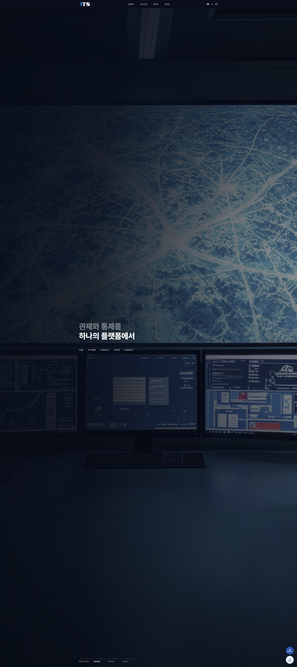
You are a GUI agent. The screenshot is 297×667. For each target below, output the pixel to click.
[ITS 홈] (85, 4)
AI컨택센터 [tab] (111, 661)
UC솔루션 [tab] (125, 661)
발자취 (155, 4)
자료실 (167, 4)
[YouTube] (208, 4)
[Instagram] (216, 4)
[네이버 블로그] (212, 4)
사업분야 (131, 4)
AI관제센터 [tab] (96, 661)
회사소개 (143, 4)
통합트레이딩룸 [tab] (84, 661)
